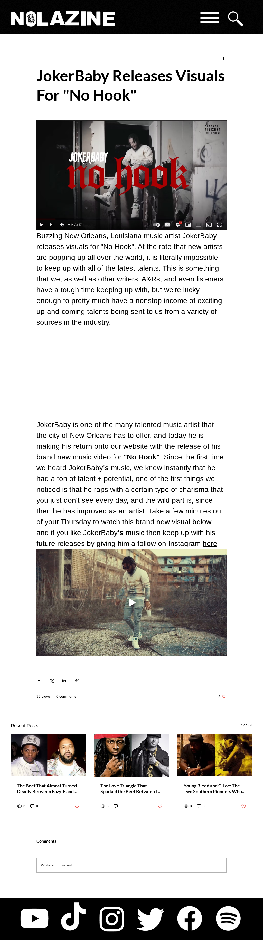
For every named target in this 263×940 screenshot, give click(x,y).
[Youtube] (34, 918)
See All (246, 725)
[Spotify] (228, 918)
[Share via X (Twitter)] (51, 680)
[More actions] (223, 58)
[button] (209, 19)
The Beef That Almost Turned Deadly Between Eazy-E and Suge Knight (47, 788)
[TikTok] (73, 918)
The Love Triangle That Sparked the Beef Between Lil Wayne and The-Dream (130, 788)
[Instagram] (112, 918)
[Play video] (131, 602)
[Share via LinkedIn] (64, 680)
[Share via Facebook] (38, 680)
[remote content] (131, 373)
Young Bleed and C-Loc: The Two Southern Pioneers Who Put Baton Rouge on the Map (213, 788)
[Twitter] (150, 918)
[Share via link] (76, 680)
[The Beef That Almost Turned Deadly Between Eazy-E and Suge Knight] (48, 755)
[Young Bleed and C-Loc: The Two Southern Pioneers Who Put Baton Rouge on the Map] (214, 755)
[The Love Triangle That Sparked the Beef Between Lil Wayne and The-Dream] (131, 755)
